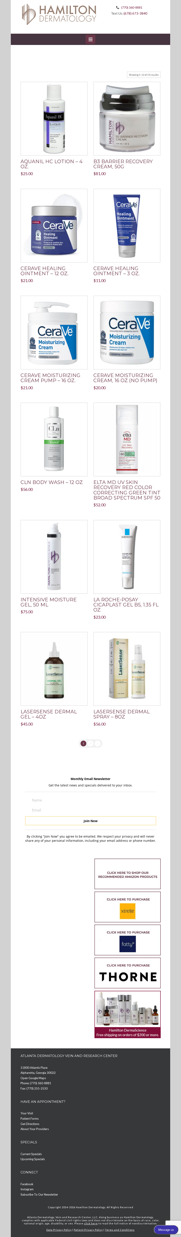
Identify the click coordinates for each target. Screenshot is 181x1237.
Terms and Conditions (120, 1229)
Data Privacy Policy (59, 1229)
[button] (90, 39)
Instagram (27, 1189)
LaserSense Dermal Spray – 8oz (121, 714)
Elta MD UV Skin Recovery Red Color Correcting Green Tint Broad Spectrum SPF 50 (126, 490)
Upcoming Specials (33, 1159)
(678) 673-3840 (135, 13)
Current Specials (31, 1154)
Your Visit (27, 1113)
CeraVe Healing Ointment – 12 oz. (44, 271)
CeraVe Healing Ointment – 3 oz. (116, 271)
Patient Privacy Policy (88, 1229)
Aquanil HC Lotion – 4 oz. (52, 164)
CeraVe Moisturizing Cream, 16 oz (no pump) (125, 377)
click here (91, 1223)
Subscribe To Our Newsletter (39, 1194)
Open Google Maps (33, 1078)
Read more (54, 255)
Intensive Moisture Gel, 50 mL (49, 602)
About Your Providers (35, 1129)
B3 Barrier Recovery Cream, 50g (123, 164)
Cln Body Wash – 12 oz (52, 482)
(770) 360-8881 (131, 7)
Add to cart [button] (56, 148)
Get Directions (30, 1124)
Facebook (27, 1184)
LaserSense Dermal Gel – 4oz (49, 714)
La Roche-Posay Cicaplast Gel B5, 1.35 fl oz (125, 605)
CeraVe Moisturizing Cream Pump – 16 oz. (50, 377)
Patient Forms (30, 1118)
